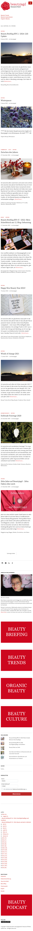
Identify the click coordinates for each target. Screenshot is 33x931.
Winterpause (6, 100)
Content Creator (21, 271)
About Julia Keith (5, 881)
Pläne (25, 400)
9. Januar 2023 (4, 103)
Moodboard (3, 272)
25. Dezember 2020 (5, 418)
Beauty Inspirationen (7, 17)
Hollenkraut (19, 202)
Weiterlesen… (8, 81)
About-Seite (3, 612)
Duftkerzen (3, 202)
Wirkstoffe (21, 338)
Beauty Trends (5, 15)
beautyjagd (13, 39)
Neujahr (16, 400)
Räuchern (3, 204)
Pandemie (20, 400)
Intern (3, 31)
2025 (4, 838)
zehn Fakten (26, 532)
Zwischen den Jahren (9, 152)
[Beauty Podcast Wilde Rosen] (16, 915)
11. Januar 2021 (4, 356)
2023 (4, 842)
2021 (4, 846)
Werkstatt (24, 272)
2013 (4, 861)
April (5, 830)
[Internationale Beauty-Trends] (16, 671)
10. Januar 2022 (4, 291)
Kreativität (28, 271)
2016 (4, 855)
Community (4, 149)
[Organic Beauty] (16, 699)
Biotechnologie (14, 336)
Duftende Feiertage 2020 (11, 415)
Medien (15, 532)
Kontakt (2, 891)
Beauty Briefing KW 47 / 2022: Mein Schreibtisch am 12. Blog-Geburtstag (16, 221)
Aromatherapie (5, 413)
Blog (12, 400)
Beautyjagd (3, 271)
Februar (5, 834)
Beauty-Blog (4, 84)
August (5, 816)
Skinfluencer (16, 338)
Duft (10, 149)
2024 (4, 840)
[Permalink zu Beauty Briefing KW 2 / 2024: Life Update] (16, 63)
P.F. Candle (25, 202)
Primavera (23, 464)
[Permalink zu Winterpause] (16, 127)
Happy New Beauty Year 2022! (13, 288)
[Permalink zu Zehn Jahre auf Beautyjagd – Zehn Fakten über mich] (16, 511)
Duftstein (10, 464)
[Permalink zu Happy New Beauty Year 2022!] (16, 315)
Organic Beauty (5, 19)
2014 (4, 859)
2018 (4, 852)
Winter (14, 204)
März (5, 832)
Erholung (9, 202)
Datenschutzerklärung (19, 789)
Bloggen (11, 532)
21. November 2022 (5, 225)
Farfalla (15, 464)
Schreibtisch (18, 272)
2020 (4, 848)
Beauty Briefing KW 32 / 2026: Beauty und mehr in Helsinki (16, 822)
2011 (4, 865)
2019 (4, 850)
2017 (4, 854)
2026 (4, 814)
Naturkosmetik (4, 338)
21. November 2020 (5, 486)
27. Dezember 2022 (5, 155)
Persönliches (20, 532)
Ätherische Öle (4, 464)
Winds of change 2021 (10, 353)
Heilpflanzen (28, 336)
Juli (4, 824)
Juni (4, 826)
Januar (5, 836)
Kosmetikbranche (14, 84)
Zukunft (28, 400)
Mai (4, 828)
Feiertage (13, 202)
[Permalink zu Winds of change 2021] (16, 380)
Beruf (8, 84)
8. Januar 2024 (4, 39)
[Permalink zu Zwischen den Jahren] (16, 179)
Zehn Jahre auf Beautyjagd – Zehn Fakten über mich (15, 482)
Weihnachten (9, 204)
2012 (4, 863)
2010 (4, 867)
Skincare (10, 338)
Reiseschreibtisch (11, 272)
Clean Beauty (22, 336)
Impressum (3, 876)
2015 (4, 857)
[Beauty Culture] (16, 727)
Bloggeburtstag (13, 271)
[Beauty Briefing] (16, 643)
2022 (2, 336)
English (2, 888)
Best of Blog (3, 883)
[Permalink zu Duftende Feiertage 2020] (16, 443)
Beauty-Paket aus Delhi (14, 747)
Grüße (18, 464)
